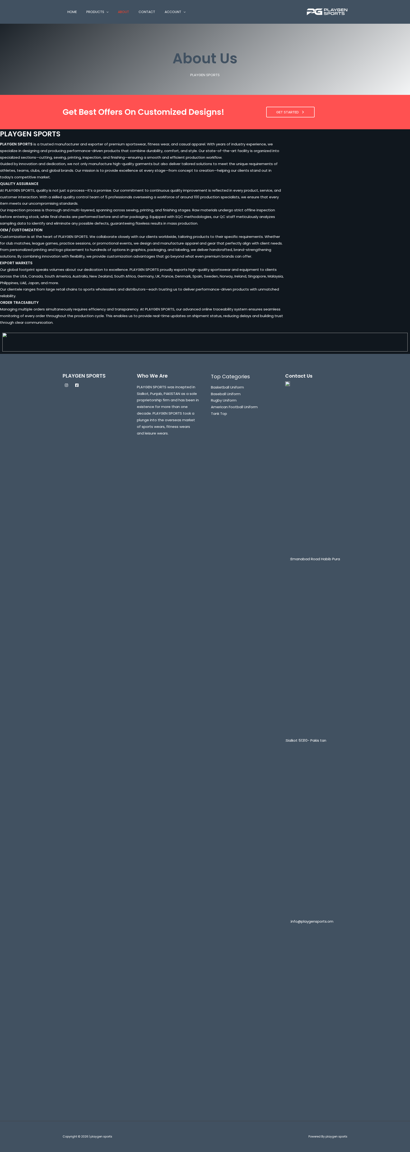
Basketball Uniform (227, 387)
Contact (147, 11)
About (123, 11)
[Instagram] (66, 385)
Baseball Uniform (226, 393)
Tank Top (219, 413)
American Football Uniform (234, 406)
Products (95, 11)
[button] (106, 11)
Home (72, 11)
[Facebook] (77, 385)
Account (173, 11)
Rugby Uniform (224, 400)
